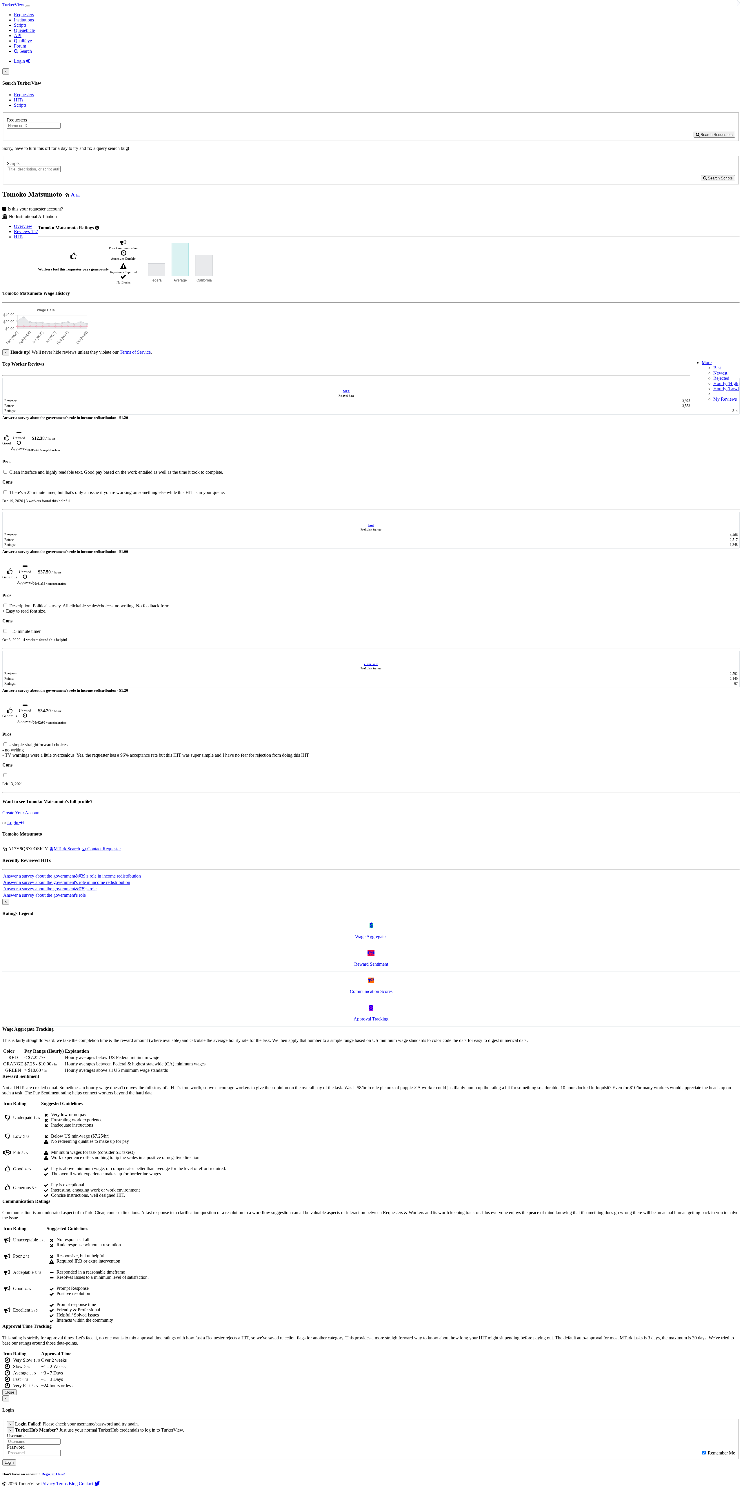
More (707, 362)
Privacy (48, 1483)
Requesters (24, 14)
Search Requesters (716, 134)
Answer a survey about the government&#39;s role (50, 888)
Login (20, 61)
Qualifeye (23, 40)
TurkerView (13, 4)
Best (717, 367)
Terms (62, 1483)
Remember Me (721, 1452)
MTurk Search (67, 848)
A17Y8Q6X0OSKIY (27, 848)
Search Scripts (720, 178)
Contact (86, 1483)
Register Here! (53, 1474)
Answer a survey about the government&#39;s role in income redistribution (72, 875)
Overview (23, 226)
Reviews (26, 231)
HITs (18, 99)
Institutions (24, 19)
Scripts (20, 25)
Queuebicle (24, 30)
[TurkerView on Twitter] (97, 1483)
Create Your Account (21, 812)
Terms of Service (135, 352)
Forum (20, 45)
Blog (73, 1483)
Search (25, 51)
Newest (720, 373)
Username (16, 1435)
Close (9, 1392)
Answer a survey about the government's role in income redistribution (66, 882)
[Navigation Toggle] (28, 6)
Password (16, 1447)
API (17, 35)
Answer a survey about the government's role (44, 895)
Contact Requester (103, 848)
